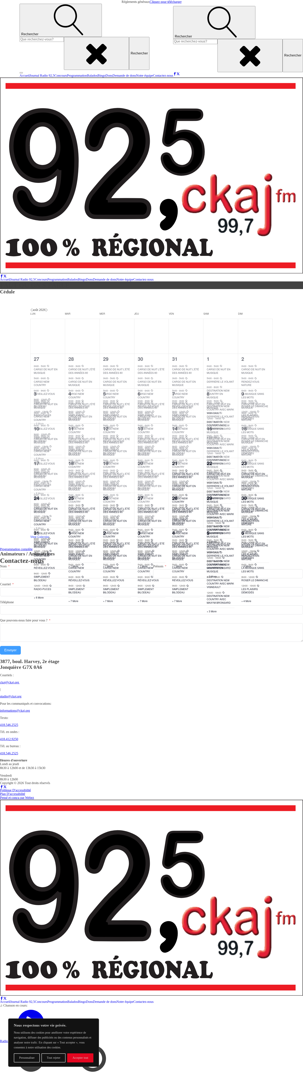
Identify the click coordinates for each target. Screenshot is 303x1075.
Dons (109, 75)
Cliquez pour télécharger (166, 2)
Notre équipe (144, 75)
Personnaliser (27, 1057)
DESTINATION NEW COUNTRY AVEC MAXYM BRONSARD (219, 599)
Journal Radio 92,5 (42, 75)
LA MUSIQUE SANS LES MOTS (252, 569)
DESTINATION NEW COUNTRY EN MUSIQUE (218, 568)
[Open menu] (21, 72)
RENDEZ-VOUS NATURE (250, 557)
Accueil (25, 75)
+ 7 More (73, 601)
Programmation (77, 75)
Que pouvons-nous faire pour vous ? (23, 620)
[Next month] (47, 310)
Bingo (101, 75)
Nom (3, 566)
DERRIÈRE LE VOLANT (220, 555)
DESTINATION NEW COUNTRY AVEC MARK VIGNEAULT (220, 583)
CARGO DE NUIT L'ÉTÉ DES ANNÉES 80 (81, 545)
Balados (92, 75)
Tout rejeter (53, 1057)
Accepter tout (80, 1057)
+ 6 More (39, 597)
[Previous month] (31, 310)
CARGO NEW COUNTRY (41, 557)
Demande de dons (124, 75)
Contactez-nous (163, 75)
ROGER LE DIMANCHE (254, 580)
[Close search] (96, 53)
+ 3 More (212, 611)
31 (36, 532)
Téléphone (7, 602)
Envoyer (10, 650)
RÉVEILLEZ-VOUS (44, 567)
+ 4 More (246, 601)
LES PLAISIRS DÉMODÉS (249, 590)
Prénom (158, 566)
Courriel (5, 584)
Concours (60, 75)
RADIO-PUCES (42, 589)
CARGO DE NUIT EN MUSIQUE (46, 545)
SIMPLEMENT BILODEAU (42, 578)
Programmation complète (16, 549)
